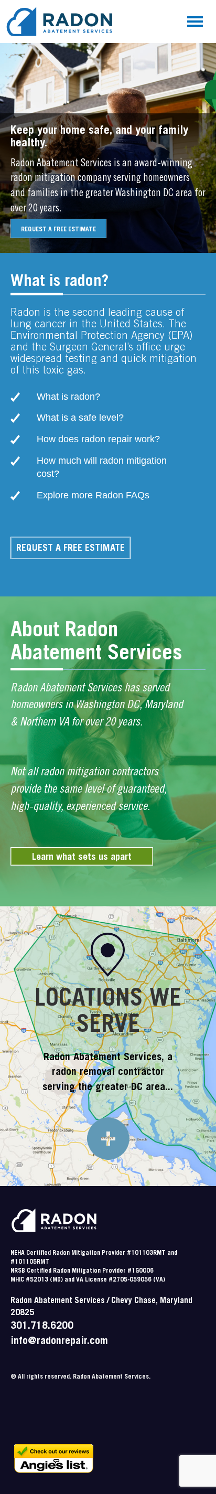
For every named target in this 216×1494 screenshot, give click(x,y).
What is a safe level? (80, 417)
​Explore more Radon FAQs (93, 495)
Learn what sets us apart (82, 857)
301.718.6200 (41, 1326)
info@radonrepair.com (59, 1342)
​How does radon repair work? (98, 439)
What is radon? (68, 396)
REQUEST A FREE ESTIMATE (58, 230)
